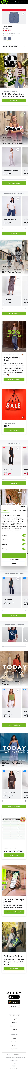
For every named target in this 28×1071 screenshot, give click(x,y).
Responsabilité (14, 1049)
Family (14, 1066)
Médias (14, 1045)
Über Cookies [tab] (22, 510)
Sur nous (14, 1042)
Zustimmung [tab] (5, 510)
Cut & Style (14, 1029)
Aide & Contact (14, 1026)
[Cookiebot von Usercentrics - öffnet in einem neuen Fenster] (20, 507)
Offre (4, 689)
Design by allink (14, 1069)
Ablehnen (14, 563)
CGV (14, 1063)
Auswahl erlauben (14, 559)
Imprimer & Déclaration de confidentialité (14, 1057)
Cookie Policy (14, 1060)
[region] (14, 70)
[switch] (24, 540)
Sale (3, 447)
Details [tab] (14, 510)
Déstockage (14, 1022)
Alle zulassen (14, 555)
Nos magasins (14, 1019)
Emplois (14, 1038)
